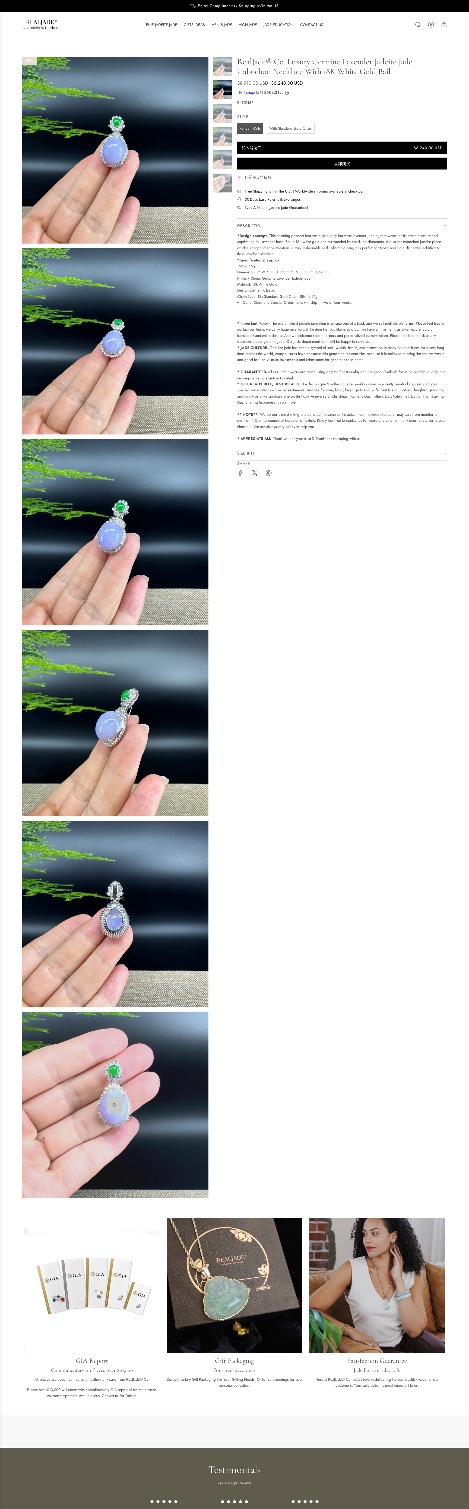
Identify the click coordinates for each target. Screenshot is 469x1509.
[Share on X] (254, 473)
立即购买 (342, 164)
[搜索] (417, 24)
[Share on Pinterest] (268, 473)
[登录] (431, 24)
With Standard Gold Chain (290, 128)
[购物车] (444, 24)
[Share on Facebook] (240, 473)
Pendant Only (250, 128)
